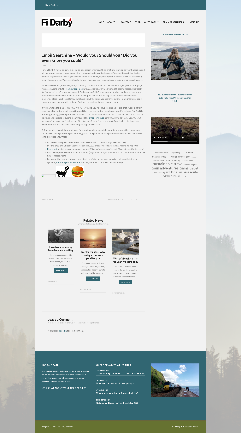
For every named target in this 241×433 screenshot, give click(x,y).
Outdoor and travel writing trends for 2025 (117, 403)
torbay (187, 164)
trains (183, 168)
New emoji (52, 149)
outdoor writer (158, 160)
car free (183, 153)
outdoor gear (184, 156)
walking (171, 172)
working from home (171, 175)
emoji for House (96, 117)
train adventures (164, 168)
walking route (188, 172)
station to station (189, 160)
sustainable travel (168, 164)
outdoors (194, 157)
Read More (60, 270)
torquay (194, 165)
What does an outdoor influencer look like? (117, 393)
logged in (63, 330)
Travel (194, 168)
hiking (172, 156)
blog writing (175, 152)
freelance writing (159, 157)
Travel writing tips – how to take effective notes (120, 373)
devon (190, 152)
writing (183, 176)
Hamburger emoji (74, 88)
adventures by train (162, 153)
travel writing (158, 172)
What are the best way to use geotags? (115, 383)
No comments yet (116, 200)
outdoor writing (173, 160)
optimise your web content (69, 162)
